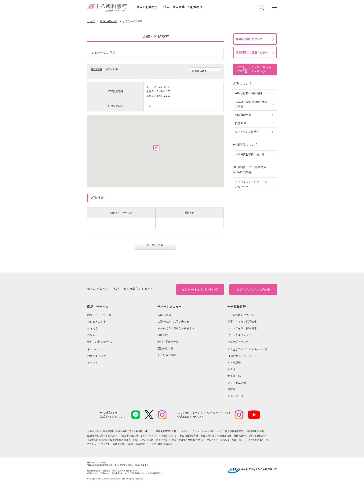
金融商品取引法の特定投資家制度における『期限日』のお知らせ (120, 440)
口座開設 (162, 334)
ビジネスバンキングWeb (253, 289)
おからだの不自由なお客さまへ (176, 328)
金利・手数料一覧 (168, 341)
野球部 (231, 389)
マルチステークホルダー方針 (221, 440)
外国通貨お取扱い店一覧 (249, 154)
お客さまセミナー (97, 355)
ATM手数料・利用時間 (248, 93)
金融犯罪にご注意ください (252, 52)
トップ (91, 21)
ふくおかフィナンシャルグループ (247, 349)
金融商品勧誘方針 (255, 431)
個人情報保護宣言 (234, 431)
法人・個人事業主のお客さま (183, 7)
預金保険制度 (208, 435)
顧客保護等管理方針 (166, 431)
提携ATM (240, 123)
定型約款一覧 (165, 348)
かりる (91, 334)
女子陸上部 (234, 375)
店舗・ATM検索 (108, 21)
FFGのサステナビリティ (242, 355)
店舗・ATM (164, 314)
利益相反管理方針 (189, 435)
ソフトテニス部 (237, 382)
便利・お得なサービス (100, 341)
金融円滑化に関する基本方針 (102, 435)
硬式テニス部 (235, 395)
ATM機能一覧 (243, 114)
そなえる (92, 328)
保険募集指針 (224, 435)
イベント (92, 362)
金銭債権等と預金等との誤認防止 (130, 444)
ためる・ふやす (96, 321)
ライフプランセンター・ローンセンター (252, 184)
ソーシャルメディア (239, 334)
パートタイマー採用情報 (242, 328)
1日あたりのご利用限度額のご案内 (251, 104)
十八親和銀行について (241, 314)
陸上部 (231, 369)
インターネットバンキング (200, 289)
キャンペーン (95, 349)
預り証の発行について (249, 39)
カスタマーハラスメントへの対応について (200, 431)
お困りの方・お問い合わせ (173, 321)
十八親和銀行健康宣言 (161, 444)
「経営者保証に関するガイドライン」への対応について (148, 435)
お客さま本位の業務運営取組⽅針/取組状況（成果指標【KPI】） (120, 431)
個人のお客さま (147, 7)
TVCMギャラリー (238, 341)
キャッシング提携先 (247, 131)
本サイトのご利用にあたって (254, 440)
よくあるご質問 (166, 354)
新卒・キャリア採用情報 (242, 321)
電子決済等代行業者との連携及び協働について (180, 440)
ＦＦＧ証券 (234, 362)
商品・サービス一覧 (99, 314)
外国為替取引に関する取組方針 (250, 435)
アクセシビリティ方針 (98, 444)
